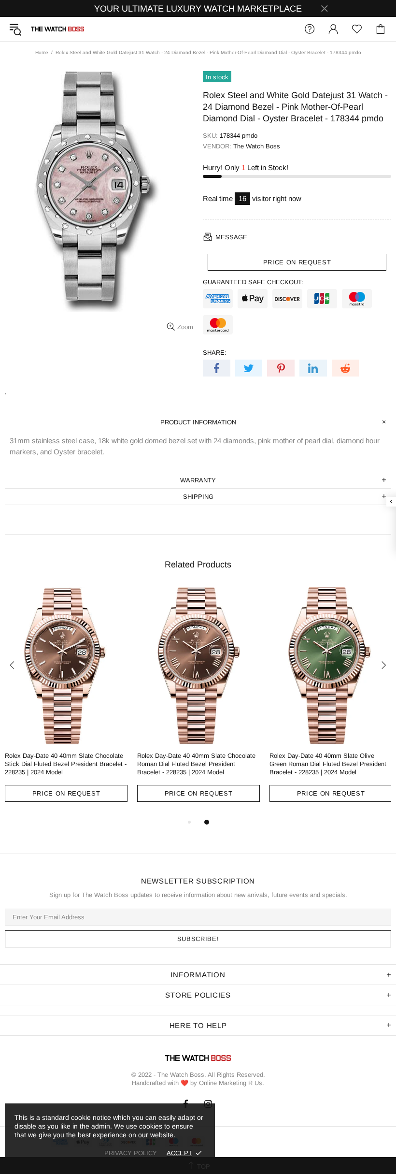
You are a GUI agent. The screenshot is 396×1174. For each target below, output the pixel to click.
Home (41, 52)
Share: (214, 352)
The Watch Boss (57, 29)
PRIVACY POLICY (130, 1153)
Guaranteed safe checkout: (253, 282)
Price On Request (66, 793)
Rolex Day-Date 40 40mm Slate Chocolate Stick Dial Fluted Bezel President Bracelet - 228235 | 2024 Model (66, 764)
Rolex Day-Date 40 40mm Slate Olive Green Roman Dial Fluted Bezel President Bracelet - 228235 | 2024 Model (327, 764)
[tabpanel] (66, 701)
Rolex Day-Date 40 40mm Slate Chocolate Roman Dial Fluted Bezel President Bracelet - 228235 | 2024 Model (196, 764)
